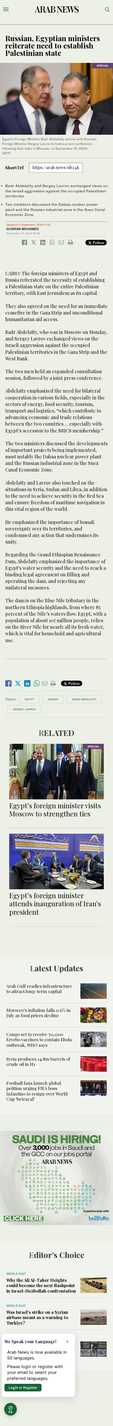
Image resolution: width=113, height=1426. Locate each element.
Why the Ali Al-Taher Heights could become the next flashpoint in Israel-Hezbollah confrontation (41, 1285)
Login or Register (23, 1387)
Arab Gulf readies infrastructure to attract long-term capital (39, 988)
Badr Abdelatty (84, 699)
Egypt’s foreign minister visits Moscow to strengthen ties (55, 809)
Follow (98, 242)
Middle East (16, 1274)
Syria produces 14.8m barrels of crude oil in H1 (38, 1061)
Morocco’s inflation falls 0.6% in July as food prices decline (38, 1012)
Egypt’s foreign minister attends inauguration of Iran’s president (55, 903)
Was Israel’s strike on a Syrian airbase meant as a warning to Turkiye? (37, 1317)
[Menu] (6, 9)
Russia (53, 699)
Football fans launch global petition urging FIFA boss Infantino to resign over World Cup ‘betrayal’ (37, 1091)
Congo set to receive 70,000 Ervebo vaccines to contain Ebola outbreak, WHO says (39, 1039)
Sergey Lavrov (24, 709)
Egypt (29, 699)
